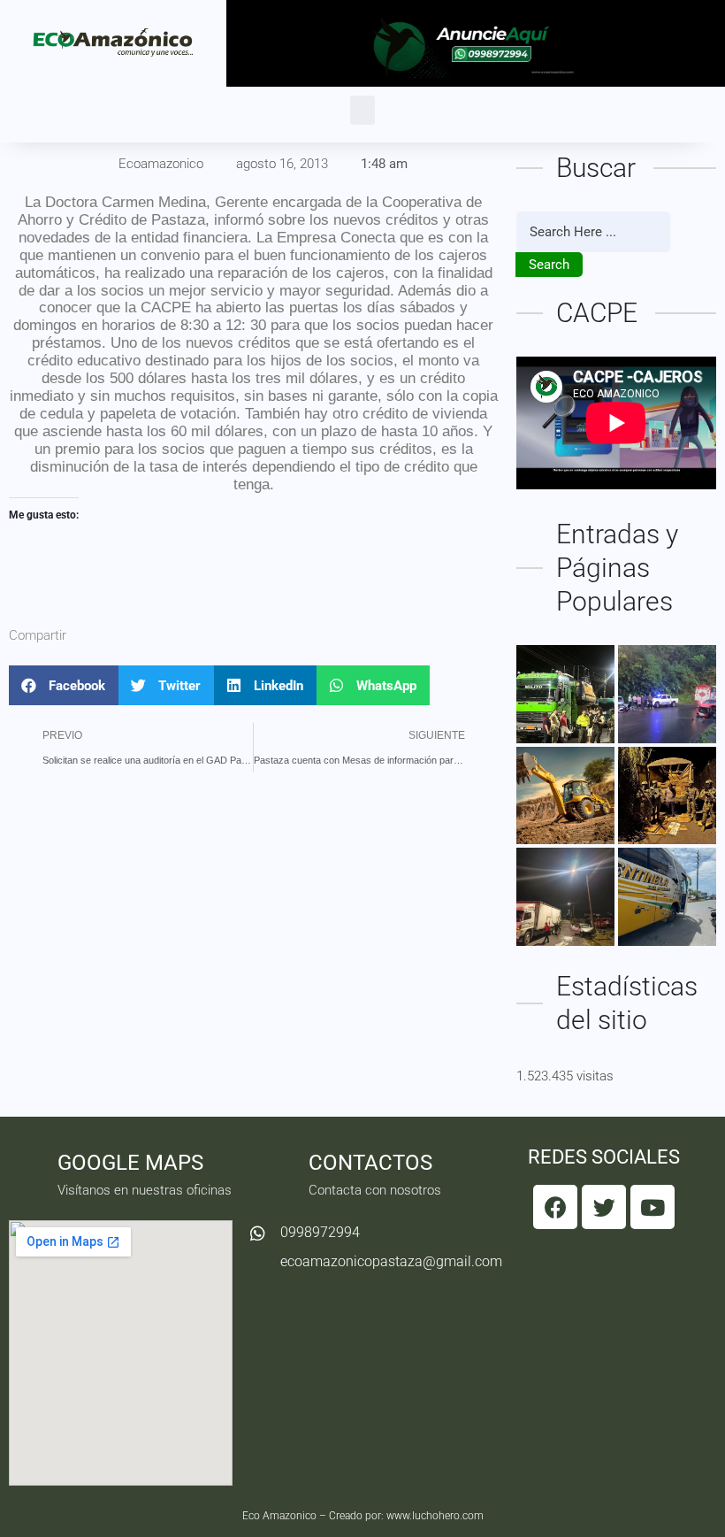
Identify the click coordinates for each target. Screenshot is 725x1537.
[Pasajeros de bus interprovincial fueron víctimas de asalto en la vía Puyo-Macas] (667, 897)
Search (549, 265)
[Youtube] (652, 1207)
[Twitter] (604, 1207)
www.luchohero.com (435, 1516)
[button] (362, 110)
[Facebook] (555, 1207)
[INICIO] (565, 694)
